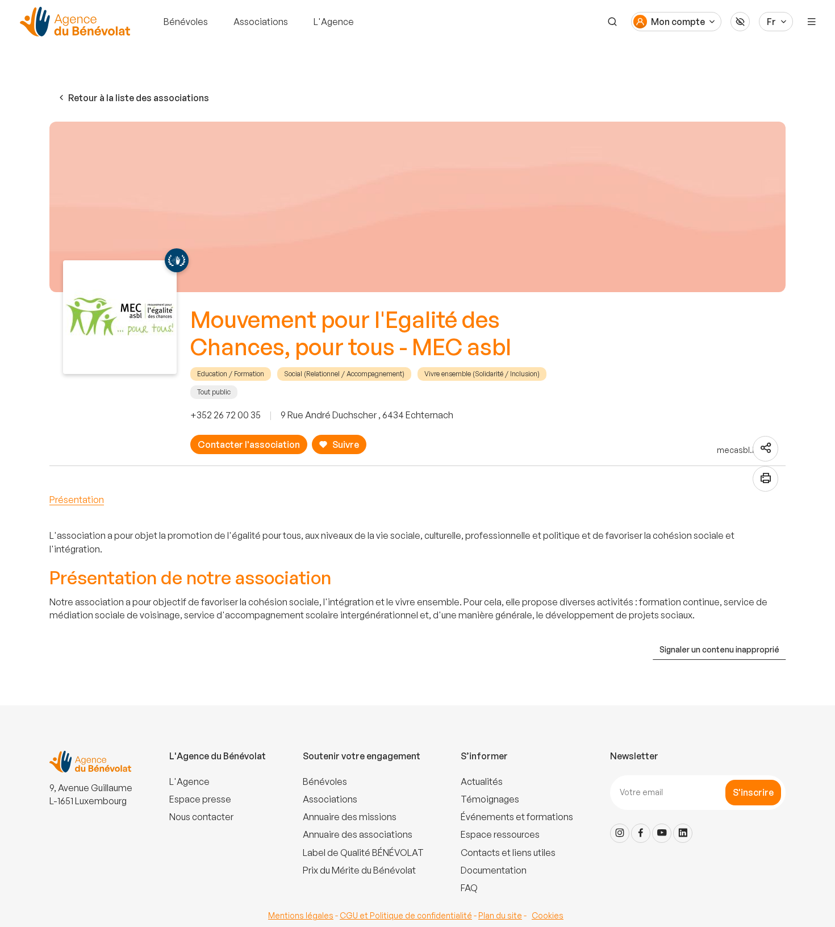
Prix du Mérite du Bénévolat (359, 870)
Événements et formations (517, 816)
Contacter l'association (249, 444)
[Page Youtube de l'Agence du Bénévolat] (661, 833)
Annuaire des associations (357, 834)
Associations (260, 21)
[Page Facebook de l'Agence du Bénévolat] (640, 833)
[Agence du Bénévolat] (73, 21)
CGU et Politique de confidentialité (406, 915)
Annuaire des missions (349, 816)
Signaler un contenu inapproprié (719, 649)
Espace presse (200, 799)
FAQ (469, 887)
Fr (771, 21)
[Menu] (811, 21)
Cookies (547, 915)
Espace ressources (500, 834)
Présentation (76, 499)
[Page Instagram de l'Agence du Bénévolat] (619, 833)
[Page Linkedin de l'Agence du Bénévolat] (682, 833)
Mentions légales (300, 915)
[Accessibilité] (740, 21)
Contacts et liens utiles (508, 852)
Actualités (482, 781)
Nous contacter (201, 816)
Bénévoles (186, 21)
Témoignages (490, 799)
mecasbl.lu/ (739, 450)
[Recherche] (612, 21)
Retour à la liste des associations (138, 97)
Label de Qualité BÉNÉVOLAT (363, 852)
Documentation (494, 870)
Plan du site (500, 915)
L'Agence (334, 21)
